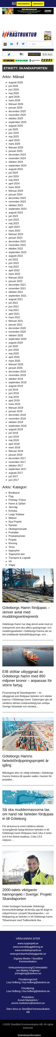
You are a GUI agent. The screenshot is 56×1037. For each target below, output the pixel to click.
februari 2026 (16, 104)
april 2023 (14, 227)
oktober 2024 (16, 162)
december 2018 (17, 415)
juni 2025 (14, 133)
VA (10, 561)
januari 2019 (15, 411)
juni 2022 (14, 263)
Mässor (13, 518)
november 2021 (17, 288)
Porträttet (14, 532)
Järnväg (13, 507)
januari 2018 (15, 454)
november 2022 (17, 245)
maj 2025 (14, 136)
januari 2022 (15, 281)
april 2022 (14, 270)
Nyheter (13, 525)
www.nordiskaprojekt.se (28, 950)
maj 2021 (14, 310)
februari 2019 (16, 407)
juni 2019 (14, 393)
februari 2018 (16, 451)
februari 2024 (16, 190)
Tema (12, 547)
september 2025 (17, 122)
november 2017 (17, 462)
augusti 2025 (16, 125)
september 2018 (17, 426)
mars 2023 (14, 230)
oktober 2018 (16, 422)
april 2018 (14, 444)
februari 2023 (16, 234)
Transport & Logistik (19, 558)
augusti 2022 (16, 256)
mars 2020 (14, 360)
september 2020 (17, 339)
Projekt (12, 539)
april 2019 (14, 400)
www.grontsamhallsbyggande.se (28, 953)
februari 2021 (16, 321)
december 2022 (17, 241)
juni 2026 (14, 89)
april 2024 (14, 183)
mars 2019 (14, 404)
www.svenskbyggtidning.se (28, 947)
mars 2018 (14, 447)
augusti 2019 (16, 386)
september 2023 (17, 209)
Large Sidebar (16, 514)
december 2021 (17, 284)
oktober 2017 (16, 465)
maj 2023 (14, 223)
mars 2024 (14, 187)
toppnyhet (14, 550)
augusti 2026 (16, 82)
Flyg (11, 496)
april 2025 (14, 140)
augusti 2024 (16, 169)
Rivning (13, 543)
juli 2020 (13, 346)
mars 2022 (14, 274)
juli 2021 (13, 303)
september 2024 (17, 165)
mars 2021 (14, 317)
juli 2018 (13, 433)
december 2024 (17, 154)
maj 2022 (14, 266)
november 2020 (17, 331)
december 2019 (17, 371)
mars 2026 (14, 100)
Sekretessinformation (29, 1035)
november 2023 (17, 201)
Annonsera (38, 4)
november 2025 (17, 115)
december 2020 (17, 328)
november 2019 (17, 375)
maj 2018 (14, 440)
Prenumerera (24, 4)
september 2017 (17, 469)
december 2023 (17, 198)
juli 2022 (13, 259)
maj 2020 (14, 353)
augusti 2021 (16, 299)
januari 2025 (15, 151)
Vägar (12, 565)
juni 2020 (14, 349)
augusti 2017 (16, 473)
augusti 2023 (16, 212)
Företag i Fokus (17, 500)
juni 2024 (14, 176)
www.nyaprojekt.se (28, 943)
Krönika (13, 511)
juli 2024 (13, 172)
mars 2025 (14, 143)
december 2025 (17, 111)
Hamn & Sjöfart (17, 503)
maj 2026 (14, 93)
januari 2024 (15, 194)
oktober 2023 (16, 205)
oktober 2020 (16, 335)
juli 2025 (13, 129)
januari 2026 (15, 107)
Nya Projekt (15, 521)
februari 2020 (16, 364)
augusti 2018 (16, 429)
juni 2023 (14, 219)
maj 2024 (14, 180)
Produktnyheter (17, 536)
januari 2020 (15, 368)
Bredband (14, 492)
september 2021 (17, 295)
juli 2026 (13, 86)
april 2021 (14, 313)
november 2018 (17, 418)
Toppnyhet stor (17, 554)
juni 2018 (14, 436)
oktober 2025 (16, 118)
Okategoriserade (18, 529)
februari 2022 (16, 277)
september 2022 (17, 252)
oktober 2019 (16, 379)
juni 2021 (14, 306)
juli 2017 (13, 476)
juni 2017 (14, 480)
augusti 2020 (16, 342)
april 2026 (14, 97)
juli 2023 (13, 216)
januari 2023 (15, 237)
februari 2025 (16, 147)
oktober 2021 (16, 292)
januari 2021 (15, 324)
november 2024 (17, 158)
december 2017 (17, 458)
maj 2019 (14, 397)
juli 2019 (13, 389)
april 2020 (14, 357)
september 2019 (17, 382)
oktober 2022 (16, 248)
